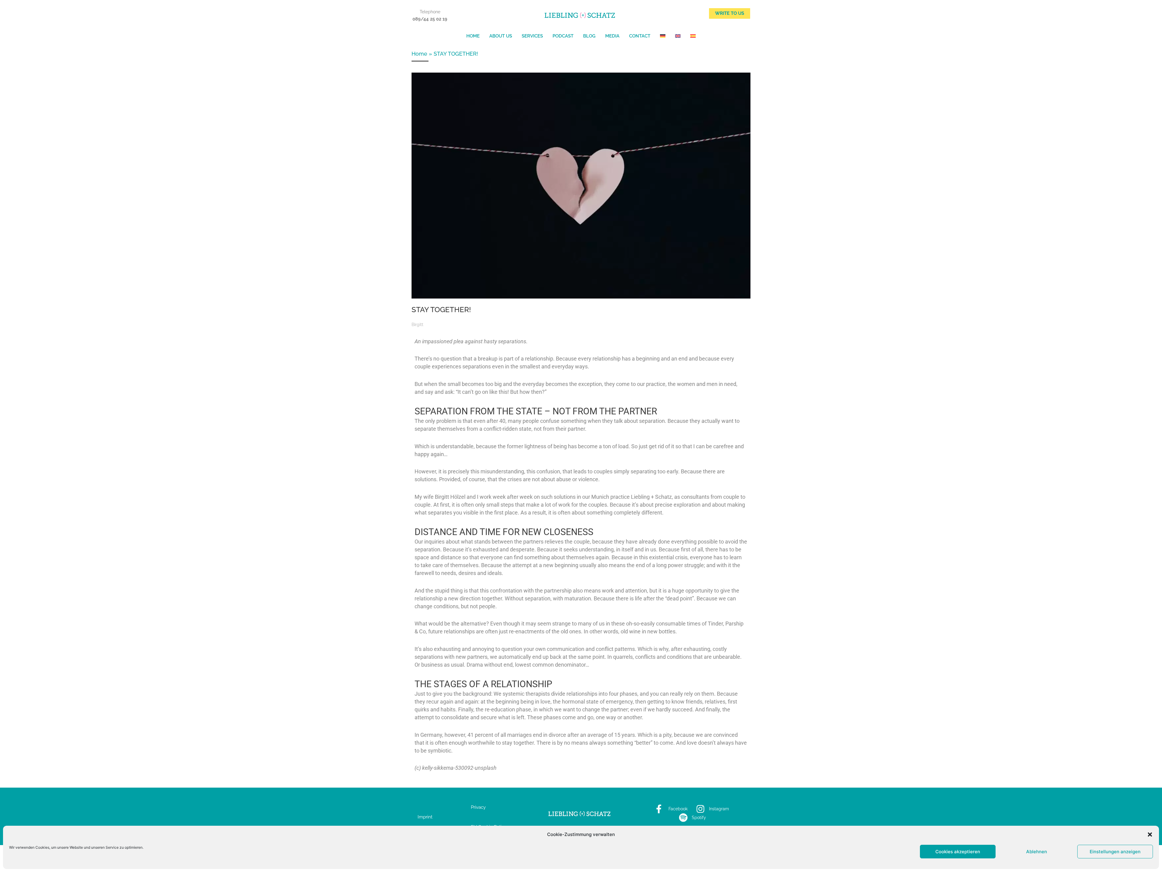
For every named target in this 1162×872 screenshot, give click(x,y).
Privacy (478, 807)
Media (612, 36)
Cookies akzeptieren (957, 851)
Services (532, 36)
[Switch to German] (662, 36)
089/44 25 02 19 (429, 19)
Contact (639, 36)
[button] (1150, 834)
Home (473, 36)
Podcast (563, 36)
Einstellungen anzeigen (1115, 851)
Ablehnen (1036, 851)
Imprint (425, 817)
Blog (589, 36)
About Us (500, 36)
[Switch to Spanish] (693, 36)
